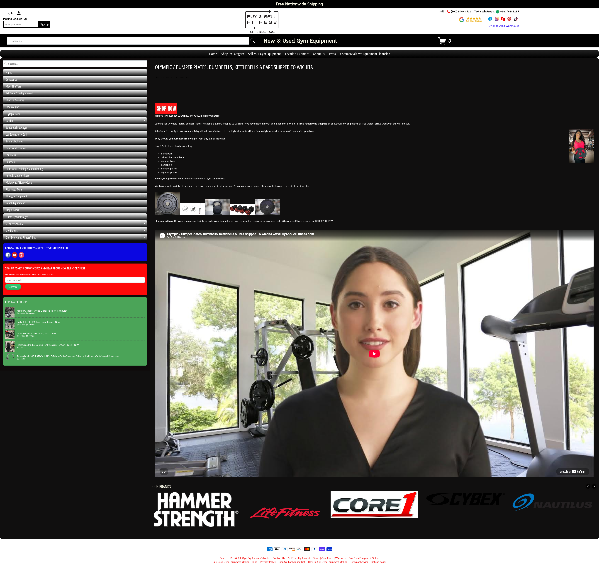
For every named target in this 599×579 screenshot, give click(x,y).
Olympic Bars (13, 114)
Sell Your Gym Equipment (264, 53)
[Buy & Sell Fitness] (261, 31)
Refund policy (378, 561)
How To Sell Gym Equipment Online (327, 561)
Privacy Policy (268, 561)
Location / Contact (297, 53)
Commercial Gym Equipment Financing (365, 53)
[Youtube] (14, 255)
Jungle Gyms (12, 210)
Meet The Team (14, 86)
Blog (254, 561)
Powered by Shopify (299, 573)
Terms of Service (359, 561)
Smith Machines (14, 141)
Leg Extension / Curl (16, 134)
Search (223, 558)
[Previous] (588, 486)
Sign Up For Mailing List (292, 561)
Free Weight (76, 107)
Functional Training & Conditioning (24, 169)
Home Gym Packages (17, 217)
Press (332, 53)
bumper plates (169, 168)
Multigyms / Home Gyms (19, 182)
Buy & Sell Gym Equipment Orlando (249, 558)
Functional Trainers (16, 148)
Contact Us (11, 79)
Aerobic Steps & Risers (17, 175)
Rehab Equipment (15, 203)
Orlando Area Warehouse (504, 25)
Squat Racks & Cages (16, 127)
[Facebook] (8, 255)
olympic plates (169, 172)
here (269, 185)
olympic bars (168, 160)
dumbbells (166, 153)
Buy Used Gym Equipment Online (231, 561)
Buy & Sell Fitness (298, 570)
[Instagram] (21, 255)
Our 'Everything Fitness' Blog (76, 238)
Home (213, 53)
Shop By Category (232, 53)
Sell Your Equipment (299, 558)
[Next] (594, 486)
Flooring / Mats (14, 189)
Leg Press (11, 155)
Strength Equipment (76, 197)
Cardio (76, 121)
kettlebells (166, 164)
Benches (10, 162)
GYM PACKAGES (76, 224)
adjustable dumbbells (172, 157)
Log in (9, 13)
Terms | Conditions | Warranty (329, 558)
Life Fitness (76, 231)
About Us (319, 53)
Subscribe (13, 287)
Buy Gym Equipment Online (364, 558)
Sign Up (44, 24)
